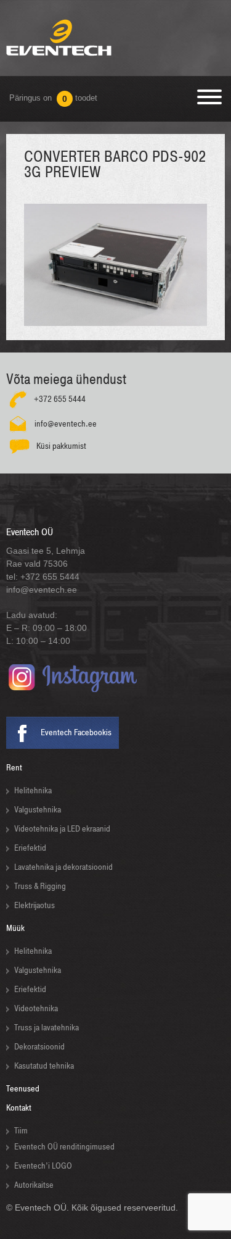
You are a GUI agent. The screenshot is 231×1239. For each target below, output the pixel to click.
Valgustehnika (37, 810)
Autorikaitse (34, 1185)
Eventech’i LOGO (43, 1166)
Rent (14, 768)
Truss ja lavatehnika (46, 1027)
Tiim (21, 1131)
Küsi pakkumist (61, 446)
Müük (15, 928)
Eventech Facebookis (76, 732)
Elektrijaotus (34, 905)
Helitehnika (33, 790)
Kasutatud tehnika (44, 1066)
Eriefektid (30, 848)
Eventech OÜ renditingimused (64, 1147)
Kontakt (18, 1108)
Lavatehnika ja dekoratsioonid (63, 867)
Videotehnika (36, 1008)
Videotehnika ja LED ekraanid (62, 829)
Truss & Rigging (40, 886)
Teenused (22, 1089)
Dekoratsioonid (39, 1047)
